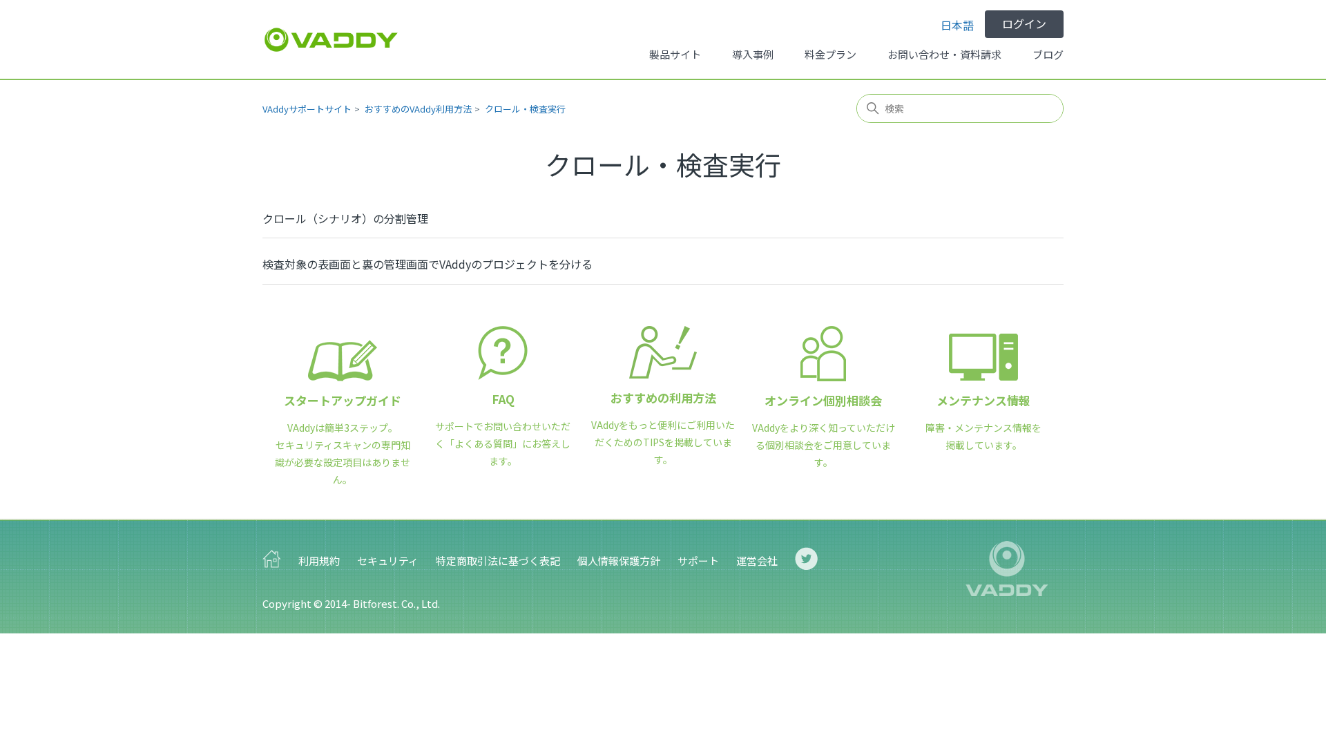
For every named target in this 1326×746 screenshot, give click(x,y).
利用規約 (319, 560)
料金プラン (830, 54)
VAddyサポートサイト (307, 108)
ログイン (1024, 23)
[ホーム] (331, 39)
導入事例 (753, 54)
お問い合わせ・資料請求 (944, 54)
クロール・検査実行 (525, 108)
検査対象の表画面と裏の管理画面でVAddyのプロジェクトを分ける (427, 264)
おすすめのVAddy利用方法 (418, 108)
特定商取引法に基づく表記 (498, 560)
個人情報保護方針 (618, 560)
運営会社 (757, 560)
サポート (698, 560)
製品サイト (675, 54)
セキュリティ (388, 560)
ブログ (1048, 54)
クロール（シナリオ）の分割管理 (345, 218)
